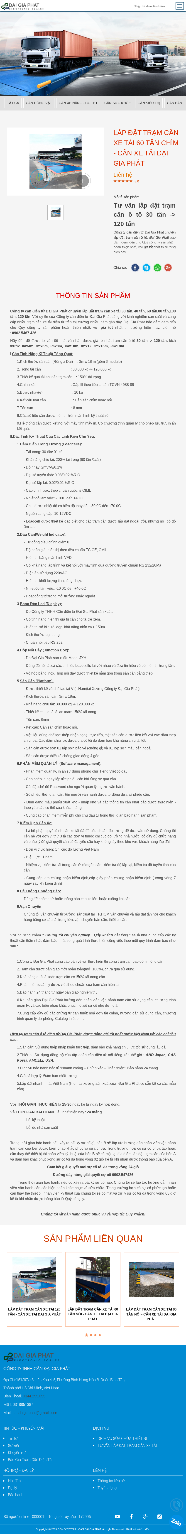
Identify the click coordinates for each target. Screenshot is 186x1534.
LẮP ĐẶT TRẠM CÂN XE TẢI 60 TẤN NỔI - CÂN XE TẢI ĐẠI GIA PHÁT (93, 1314)
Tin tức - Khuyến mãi (23, 1428)
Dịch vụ (101, 1428)
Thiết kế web (133, 1529)
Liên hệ (100, 1470)
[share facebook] (136, 267)
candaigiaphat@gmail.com (34, 1412)
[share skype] (147, 267)
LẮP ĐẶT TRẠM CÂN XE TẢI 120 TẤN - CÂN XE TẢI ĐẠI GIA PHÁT (34, 1312)
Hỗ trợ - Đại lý (18, 1470)
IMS (146, 1529)
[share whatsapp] (158, 267)
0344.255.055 (34, 1396)
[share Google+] (169, 267)
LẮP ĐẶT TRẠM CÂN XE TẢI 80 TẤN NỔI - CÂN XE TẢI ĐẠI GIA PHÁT (151, 1314)
